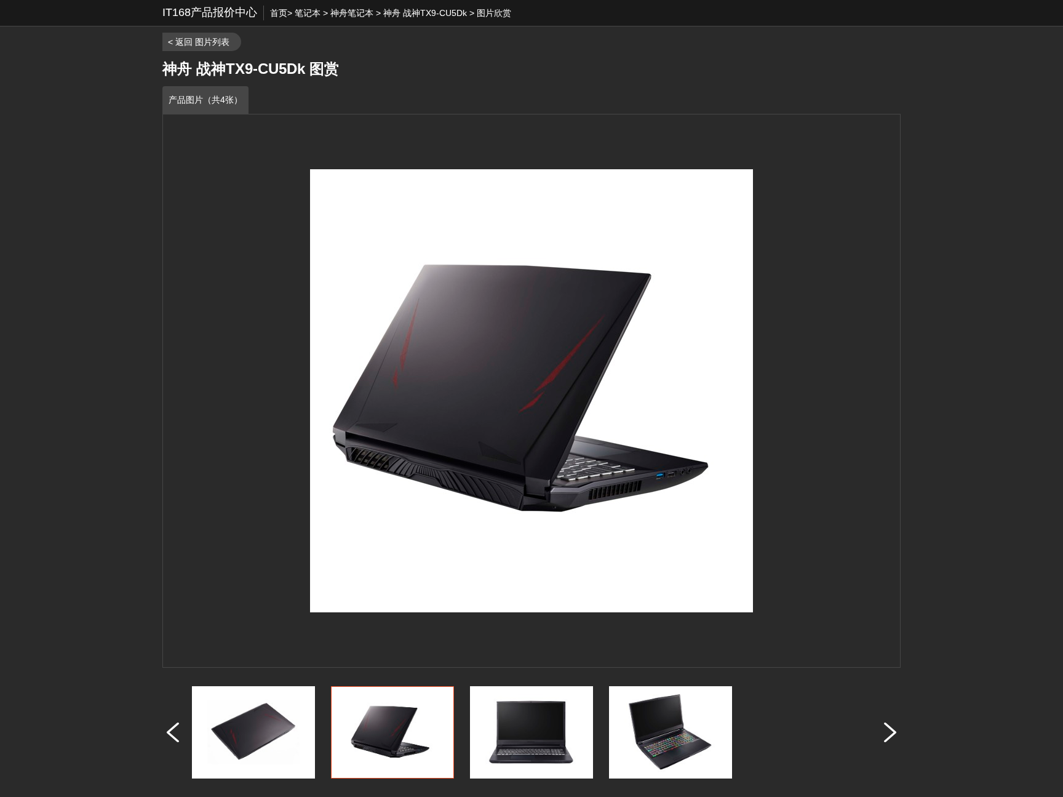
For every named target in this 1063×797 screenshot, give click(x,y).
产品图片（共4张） (205, 100)
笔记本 (307, 13)
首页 (278, 13)
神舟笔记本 (351, 13)
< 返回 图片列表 (198, 42)
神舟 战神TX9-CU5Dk (425, 13)
